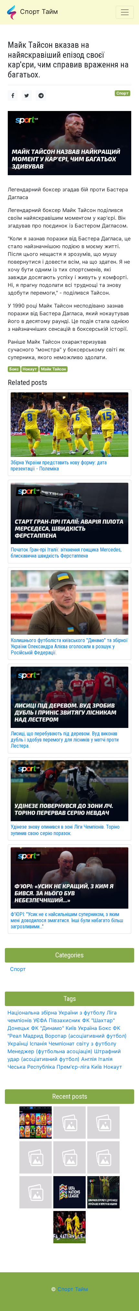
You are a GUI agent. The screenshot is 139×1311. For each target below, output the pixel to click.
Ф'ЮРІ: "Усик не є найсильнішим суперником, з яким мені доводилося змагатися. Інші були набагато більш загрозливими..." (67, 920)
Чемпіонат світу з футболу (82, 1043)
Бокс (14, 369)
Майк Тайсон (53, 369)
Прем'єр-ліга (73, 1067)
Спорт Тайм (38, 11)
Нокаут (30, 369)
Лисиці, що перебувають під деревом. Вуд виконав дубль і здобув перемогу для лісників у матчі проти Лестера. (65, 740)
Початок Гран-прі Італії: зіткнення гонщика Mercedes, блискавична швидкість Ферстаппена (66, 553)
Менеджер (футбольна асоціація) (49, 1051)
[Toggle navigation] (125, 12)
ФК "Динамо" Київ (53, 1028)
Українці (17, 1043)
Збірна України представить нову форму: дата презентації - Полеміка (59, 465)
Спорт (122, 93)
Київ (96, 1067)
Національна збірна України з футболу (56, 1012)
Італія (105, 1059)
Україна (87, 1028)
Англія (89, 1059)
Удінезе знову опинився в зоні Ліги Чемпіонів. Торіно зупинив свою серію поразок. (65, 830)
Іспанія (38, 1043)
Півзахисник (64, 1020)
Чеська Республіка (31, 1067)
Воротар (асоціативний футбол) (86, 1036)
